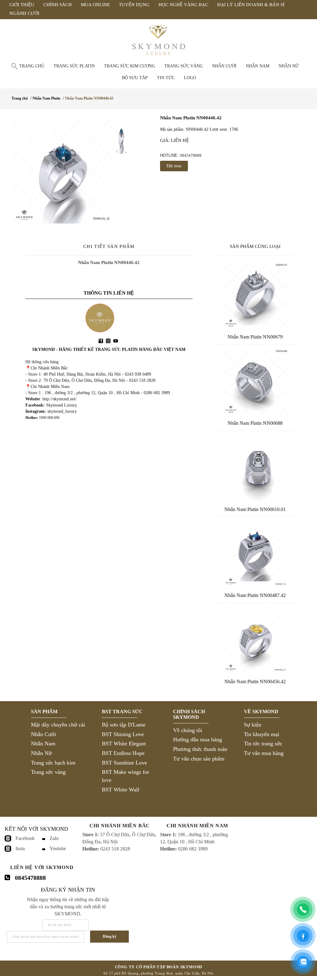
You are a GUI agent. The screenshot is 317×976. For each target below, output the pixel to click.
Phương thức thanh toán (200, 749)
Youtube (58, 848)
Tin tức (166, 77)
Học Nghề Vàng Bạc (183, 4)
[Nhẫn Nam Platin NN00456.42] (255, 640)
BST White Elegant (124, 743)
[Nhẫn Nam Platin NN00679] (255, 295)
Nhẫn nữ (289, 66)
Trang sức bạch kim (53, 763)
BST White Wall (120, 789)
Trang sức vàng (183, 66)
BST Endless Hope (123, 753)
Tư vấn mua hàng (264, 753)
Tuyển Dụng (134, 4)
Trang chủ (31, 66)
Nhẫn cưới (224, 66)
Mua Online (95, 4)
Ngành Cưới (24, 13)
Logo (190, 77)
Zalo (54, 838)
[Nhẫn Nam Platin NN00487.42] (255, 554)
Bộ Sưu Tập (135, 77)
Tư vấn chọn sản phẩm (198, 759)
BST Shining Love (123, 734)
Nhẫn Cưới (43, 734)
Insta (20, 848)
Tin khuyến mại (261, 734)
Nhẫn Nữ (41, 753)
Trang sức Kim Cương (129, 66)
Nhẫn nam (257, 66)
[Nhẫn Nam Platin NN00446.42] (62, 169)
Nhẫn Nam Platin (46, 98)
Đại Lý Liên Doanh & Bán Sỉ (250, 4)
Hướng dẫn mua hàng (197, 739)
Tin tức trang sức (263, 743)
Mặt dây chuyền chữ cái (58, 725)
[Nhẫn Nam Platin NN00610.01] (255, 468)
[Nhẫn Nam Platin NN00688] (255, 381)
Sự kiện (252, 725)
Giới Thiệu (21, 4)
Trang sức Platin (74, 66)
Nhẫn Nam (43, 743)
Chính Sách (57, 4)
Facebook (25, 838)
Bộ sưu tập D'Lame (123, 725)
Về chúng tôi (187, 730)
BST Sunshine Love (124, 763)
